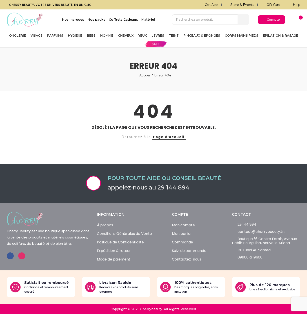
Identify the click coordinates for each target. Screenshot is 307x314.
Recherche (243, 19)
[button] (271, 19)
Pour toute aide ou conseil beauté (164, 178)
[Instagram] (21, 255)
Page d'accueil (169, 137)
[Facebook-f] (10, 255)
